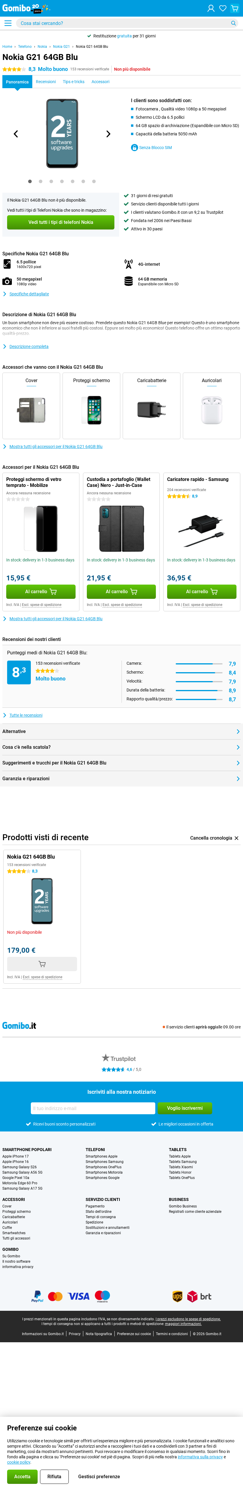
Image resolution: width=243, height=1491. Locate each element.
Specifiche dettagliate (29, 294)
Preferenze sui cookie (134, 1334)
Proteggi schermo (16, 1212)
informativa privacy (17, 1267)
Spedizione (94, 1222)
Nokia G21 (61, 47)
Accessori (13, 1199)
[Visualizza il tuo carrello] (235, 8)
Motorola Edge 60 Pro (19, 1183)
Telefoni (95, 1149)
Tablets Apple (180, 1156)
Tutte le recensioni (25, 715)
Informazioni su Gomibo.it (43, 1334)
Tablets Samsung (183, 1162)
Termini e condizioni (172, 1334)
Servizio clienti (103, 1199)
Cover (7, 1206)
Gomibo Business (183, 1206)
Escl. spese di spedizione (41, 605)
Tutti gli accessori (16, 1238)
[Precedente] (16, 134)
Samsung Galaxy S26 (19, 1167)
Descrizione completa (29, 346)
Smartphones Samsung (105, 1162)
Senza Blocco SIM (155, 147)
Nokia (42, 47)
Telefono (25, 47)
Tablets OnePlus (182, 1178)
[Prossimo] (108, 134)
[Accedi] (211, 8)
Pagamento (95, 1206)
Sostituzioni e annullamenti (108, 1228)
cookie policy (18, 1462)
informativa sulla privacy (200, 1456)
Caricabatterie (13, 1217)
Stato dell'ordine (98, 1212)
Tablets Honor (180, 1172)
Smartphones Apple (101, 1156)
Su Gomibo (11, 1256)
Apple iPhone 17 (15, 1156)
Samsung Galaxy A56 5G (22, 1172)
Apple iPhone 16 (15, 1162)
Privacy (75, 1334)
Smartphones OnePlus (104, 1167)
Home (7, 47)
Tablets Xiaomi (181, 1167)
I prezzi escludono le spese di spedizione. (188, 1319)
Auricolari (10, 1222)
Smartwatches (13, 1233)
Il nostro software (16, 1261)
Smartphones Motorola (104, 1172)
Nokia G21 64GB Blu (92, 47)
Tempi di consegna (101, 1217)
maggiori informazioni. (183, 1324)
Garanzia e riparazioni (103, 1233)
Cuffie (7, 1228)
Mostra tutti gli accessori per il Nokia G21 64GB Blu (56, 446)
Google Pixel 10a (15, 1178)
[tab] (30, 181)
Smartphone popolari (27, 1149)
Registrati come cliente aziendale (195, 1212)
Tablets (178, 1149)
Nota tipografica (99, 1334)
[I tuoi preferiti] (223, 8)
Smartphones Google (102, 1178)
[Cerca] (233, 23)
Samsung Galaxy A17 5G (22, 1188)
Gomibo (10, 1249)
